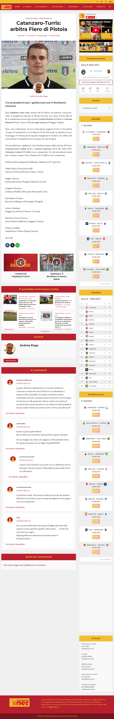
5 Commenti (30, 36)
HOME (17, 7)
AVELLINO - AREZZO (96, 194)
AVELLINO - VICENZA (96, 469)
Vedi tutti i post (11, 361)
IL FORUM (27, 7)
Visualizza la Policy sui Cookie (67, 716)
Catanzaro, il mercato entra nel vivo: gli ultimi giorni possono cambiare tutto (27, 303)
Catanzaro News (31, 18)
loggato (17, 565)
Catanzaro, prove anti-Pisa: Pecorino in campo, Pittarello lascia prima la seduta (27, 321)
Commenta (30, 308)
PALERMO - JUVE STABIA (96, 269)
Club (86, 304)
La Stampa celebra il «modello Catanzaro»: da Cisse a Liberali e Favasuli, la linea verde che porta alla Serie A (64, 322)
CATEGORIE (73, 7)
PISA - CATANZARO (96, 71)
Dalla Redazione (45, 18)
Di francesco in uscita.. (89, 644)
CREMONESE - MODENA (96, 408)
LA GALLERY (88, 7)
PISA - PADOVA (96, 239)
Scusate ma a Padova (88, 684)
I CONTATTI (100, 7)
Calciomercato (23, 296)
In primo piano (27, 298)
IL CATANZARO (41, 7)
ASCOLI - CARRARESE (96, 454)
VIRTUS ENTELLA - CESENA (96, 423)
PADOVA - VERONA (96, 484)
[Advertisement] (96, 598)
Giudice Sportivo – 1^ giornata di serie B (63, 301)
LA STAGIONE (57, 7)
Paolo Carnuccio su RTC (89, 674)
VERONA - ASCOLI (96, 224)
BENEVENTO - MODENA (96, 178)
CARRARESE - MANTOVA (96, 147)
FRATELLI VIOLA (86, 664)
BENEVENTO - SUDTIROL (96, 545)
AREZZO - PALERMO (96, 499)
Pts (110, 304)
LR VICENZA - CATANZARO (96, 132)
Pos (81, 304)
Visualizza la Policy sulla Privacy (47, 716)
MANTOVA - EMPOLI (96, 514)
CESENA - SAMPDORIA (96, 254)
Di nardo (84, 654)
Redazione (10, 310)
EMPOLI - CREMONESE (96, 209)
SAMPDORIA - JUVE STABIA (96, 439)
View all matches (105, 284)
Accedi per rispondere (15, 413)
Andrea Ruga (43, 36)
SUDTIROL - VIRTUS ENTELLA (96, 163)
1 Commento (67, 329)
